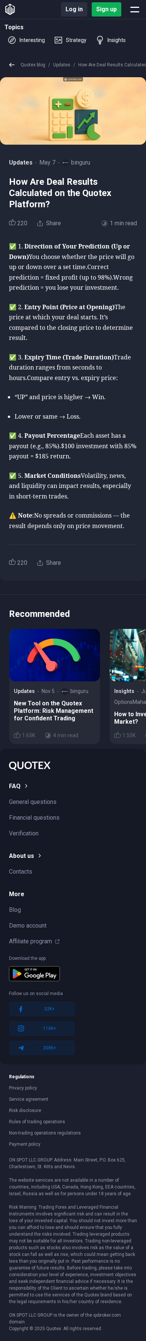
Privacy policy (23, 1088)
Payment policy (24, 1144)
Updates (61, 64)
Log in (74, 9)
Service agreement (28, 1099)
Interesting (32, 40)
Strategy (76, 40)
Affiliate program (30, 941)
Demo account (27, 925)
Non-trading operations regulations (45, 1133)
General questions (33, 801)
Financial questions (34, 817)
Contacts (20, 871)
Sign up (106, 9)
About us (21, 855)
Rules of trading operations (37, 1121)
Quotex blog (33, 64)
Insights (116, 40)
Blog (15, 909)
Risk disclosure (25, 1110)
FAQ (15, 786)
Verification (24, 833)
